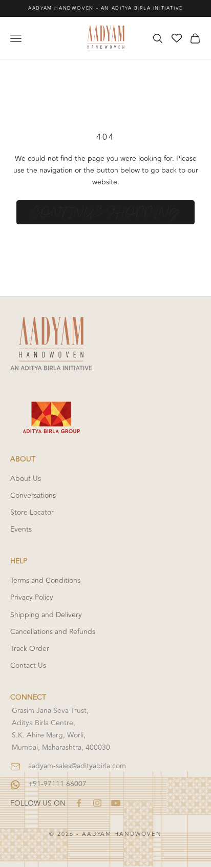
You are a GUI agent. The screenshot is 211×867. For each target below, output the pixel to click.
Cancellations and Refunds (52, 631)
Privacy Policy (31, 597)
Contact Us (28, 665)
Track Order (29, 648)
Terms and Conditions (45, 580)
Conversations (33, 495)
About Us (25, 478)
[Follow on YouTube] (116, 803)
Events (21, 529)
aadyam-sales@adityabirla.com (77, 765)
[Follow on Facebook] (79, 803)
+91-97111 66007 (57, 783)
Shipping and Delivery (46, 614)
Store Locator (32, 512)
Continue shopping (105, 212)
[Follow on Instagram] (97, 803)
